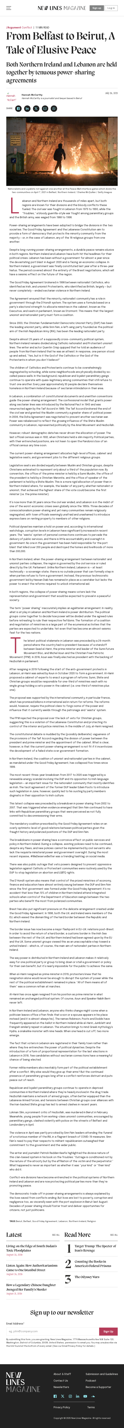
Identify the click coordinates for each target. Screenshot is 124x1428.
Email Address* (15, 1323)
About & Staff (62, 1374)
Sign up (97, 8)
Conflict (27, 27)
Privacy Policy (62, 1407)
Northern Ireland (77, 1221)
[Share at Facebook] (18, 108)
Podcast (91, 1380)
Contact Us (61, 1380)
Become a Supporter (98, 1387)
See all (56, 1235)
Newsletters (61, 1387)
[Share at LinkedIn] (27, 108)
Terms (91, 1407)
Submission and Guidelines (102, 1374)
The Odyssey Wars (87, 1277)
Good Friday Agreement (44, 1221)
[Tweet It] (36, 108)
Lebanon (63, 1221)
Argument (14, 27)
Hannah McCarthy (32, 95)
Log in (111, 8)
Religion (91, 1221)
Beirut (19, 1221)
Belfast (27, 1221)
